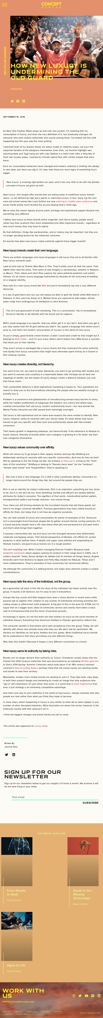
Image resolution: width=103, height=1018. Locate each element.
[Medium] (92, 995)
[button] (4, 4)
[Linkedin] (14, 754)
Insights (18, 1012)
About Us (58, 1012)
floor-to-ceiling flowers (26, 667)
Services (6, 1012)
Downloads (32, 1012)
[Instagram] (73, 995)
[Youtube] (86, 995)
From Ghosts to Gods (16, 892)
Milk (44, 285)
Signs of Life (16, 965)
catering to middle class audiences (74, 201)
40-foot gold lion (89, 661)
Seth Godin (21, 339)
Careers (8, 1014)
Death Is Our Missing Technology (82, 894)
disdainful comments (14, 552)
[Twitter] (6, 754)
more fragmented (83, 683)
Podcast (45, 1012)
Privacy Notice (23, 1014)
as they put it (68, 460)
